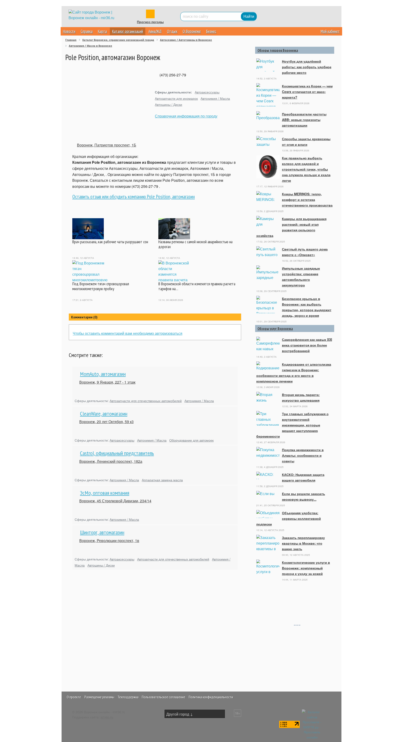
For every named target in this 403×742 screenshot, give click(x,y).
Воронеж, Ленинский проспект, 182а (110, 461)
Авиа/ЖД (155, 31)
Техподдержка (128, 697)
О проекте (74, 697)
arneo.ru (107, 716)
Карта (102, 31)
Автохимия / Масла (215, 98)
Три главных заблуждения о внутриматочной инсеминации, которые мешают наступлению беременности (292, 425)
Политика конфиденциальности (211, 697)
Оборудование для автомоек (191, 440)
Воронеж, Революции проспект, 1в (109, 540)
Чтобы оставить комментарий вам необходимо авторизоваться (127, 333)
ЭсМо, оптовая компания (104, 492)
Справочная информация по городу (186, 116)
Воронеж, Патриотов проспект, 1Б (106, 145)
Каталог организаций (127, 31)
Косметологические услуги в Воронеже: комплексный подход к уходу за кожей (306, 568)
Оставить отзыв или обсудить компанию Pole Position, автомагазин (133, 196)
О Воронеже (192, 31)
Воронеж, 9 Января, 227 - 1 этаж (107, 382)
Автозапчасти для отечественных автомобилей (146, 400)
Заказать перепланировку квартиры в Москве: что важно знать (303, 543)
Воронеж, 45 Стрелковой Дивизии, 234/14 (115, 500)
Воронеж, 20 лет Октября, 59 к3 (106, 421)
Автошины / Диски (168, 104)
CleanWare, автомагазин (103, 413)
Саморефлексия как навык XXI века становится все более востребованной (307, 345)
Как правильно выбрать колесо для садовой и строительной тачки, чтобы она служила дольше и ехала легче (306, 169)
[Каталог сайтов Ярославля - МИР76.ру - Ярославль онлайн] (312, 723)
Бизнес (211, 31)
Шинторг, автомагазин (102, 532)
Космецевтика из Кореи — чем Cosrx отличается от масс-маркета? (307, 92)
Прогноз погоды (150, 22)
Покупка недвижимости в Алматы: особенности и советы (303, 455)
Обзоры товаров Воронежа (277, 50)
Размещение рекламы (99, 697)
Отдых (172, 31)
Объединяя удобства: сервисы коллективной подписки (288, 518)
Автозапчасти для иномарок (176, 98)
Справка (87, 31)
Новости (69, 31)
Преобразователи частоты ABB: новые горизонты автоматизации (304, 120)
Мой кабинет (330, 31)
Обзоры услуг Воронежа (275, 328)
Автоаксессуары (207, 91)
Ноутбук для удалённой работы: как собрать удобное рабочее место (306, 67)
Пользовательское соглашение (163, 697)
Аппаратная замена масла (162, 479)
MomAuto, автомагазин (103, 374)
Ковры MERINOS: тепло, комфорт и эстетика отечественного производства (307, 199)
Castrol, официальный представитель (117, 453)
